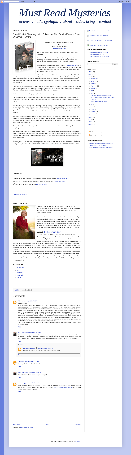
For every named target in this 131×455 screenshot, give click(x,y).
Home (47, 425)
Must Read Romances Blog (96, 54)
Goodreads (20, 275)
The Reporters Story (63, 179)
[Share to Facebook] (29, 290)
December (94, 78)
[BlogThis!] (25, 290)
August (93, 88)
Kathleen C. (21, 361)
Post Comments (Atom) (26, 427)
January (93, 114)
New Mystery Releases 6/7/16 (99, 101)
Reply (19, 327)
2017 (91, 74)
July (92, 90)
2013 (91, 122)
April (92, 107)
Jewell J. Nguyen (23, 383)
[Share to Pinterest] (31, 290)
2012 (91, 124)
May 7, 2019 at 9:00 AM (34, 383)
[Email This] (23, 290)
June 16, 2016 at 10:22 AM (45, 348)
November (94, 81)
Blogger (77, 442)
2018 (91, 72)
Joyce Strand (21, 332)
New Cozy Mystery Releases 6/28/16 (101, 95)
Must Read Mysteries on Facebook (98, 52)
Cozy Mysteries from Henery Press (98, 145)
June (92, 93)
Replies (22, 344)
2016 (91, 76)
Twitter (19, 277)
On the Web (20, 267)
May (92, 104)
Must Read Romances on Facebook (99, 57)
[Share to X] (27, 290)
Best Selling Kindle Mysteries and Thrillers (100, 147)
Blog (18, 270)
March (93, 109)
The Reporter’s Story (59, 48)
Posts (91, 132)
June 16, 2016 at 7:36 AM (31, 301)
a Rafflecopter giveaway (20, 195)
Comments (93, 135)
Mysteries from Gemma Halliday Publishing (101, 143)
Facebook (20, 273)
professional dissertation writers (63, 387)
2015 (91, 117)
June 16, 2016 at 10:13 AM (33, 332)
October (93, 83)
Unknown (20, 301)
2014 (91, 119)
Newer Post (16, 425)
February (93, 111)
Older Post (78, 425)
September (94, 86)
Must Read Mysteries (29, 348)
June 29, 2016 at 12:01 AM (33, 372)
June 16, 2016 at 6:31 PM (32, 361)
